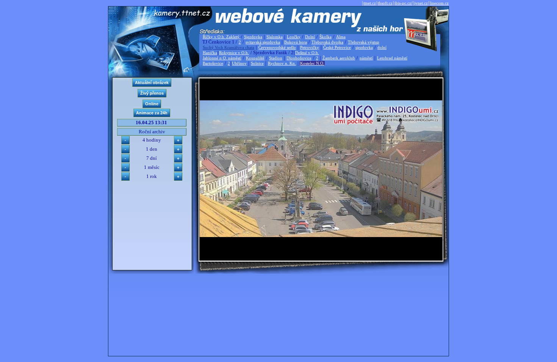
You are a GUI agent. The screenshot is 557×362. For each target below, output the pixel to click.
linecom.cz (439, 3)
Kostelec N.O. (312, 63)
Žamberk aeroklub (338, 58)
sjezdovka (364, 47)
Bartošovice (213, 63)
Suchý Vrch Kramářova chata (228, 47)
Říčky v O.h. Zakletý (222, 36)
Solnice (257, 63)
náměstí (366, 58)
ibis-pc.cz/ (403, 3)
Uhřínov (239, 63)
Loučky (293, 36)
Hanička (210, 52)
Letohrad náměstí (392, 58)
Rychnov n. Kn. (282, 63)
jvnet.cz (421, 3)
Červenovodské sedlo (277, 47)
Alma (341, 36)
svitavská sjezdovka (263, 42)
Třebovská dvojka (327, 42)
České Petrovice (337, 47)
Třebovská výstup (363, 42)
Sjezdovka (253, 36)
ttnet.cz (369, 3)
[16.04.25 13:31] (321, 235)
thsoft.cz (385, 3)
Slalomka (274, 36)
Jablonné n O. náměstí (222, 58)
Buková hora (295, 42)
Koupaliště (255, 58)
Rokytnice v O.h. (234, 52)
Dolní (310, 36)
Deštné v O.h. (307, 52)
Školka (325, 36)
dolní (381, 47)
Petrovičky (309, 47)
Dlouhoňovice (298, 58)
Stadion (275, 58)
